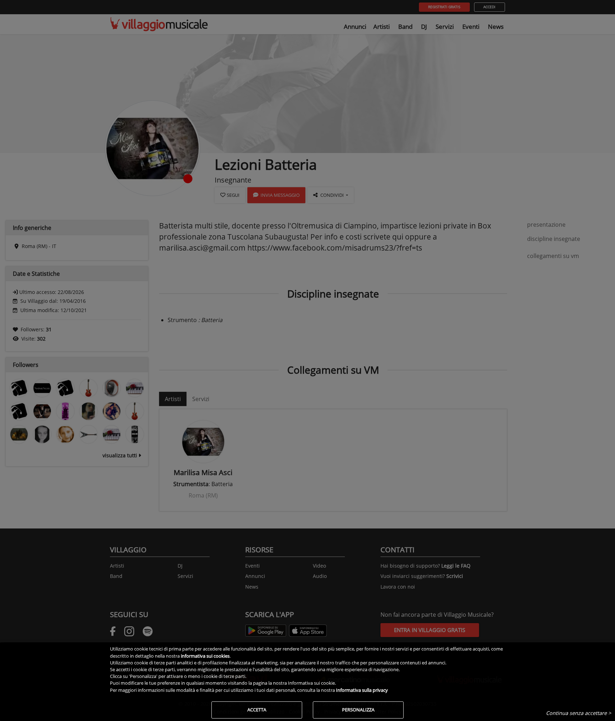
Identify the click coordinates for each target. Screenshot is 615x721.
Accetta (256, 709)
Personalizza (358, 709)
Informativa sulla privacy (362, 690)
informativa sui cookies (205, 656)
